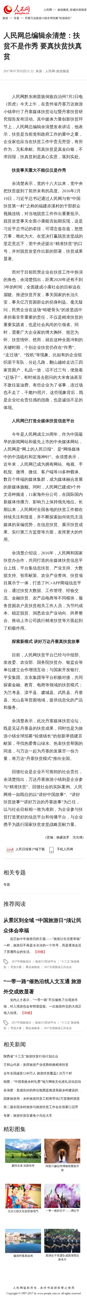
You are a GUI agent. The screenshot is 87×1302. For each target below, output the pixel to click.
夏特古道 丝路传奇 (23, 1165)
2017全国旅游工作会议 (58, 967)
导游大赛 (16, 967)
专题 (16, 18)
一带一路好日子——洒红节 (62, 1210)
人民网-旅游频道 (57, 71)
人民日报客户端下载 (30, 849)
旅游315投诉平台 (45, 961)
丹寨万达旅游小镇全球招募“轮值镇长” (48, 18)
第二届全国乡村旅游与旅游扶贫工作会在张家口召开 (40, 1107)
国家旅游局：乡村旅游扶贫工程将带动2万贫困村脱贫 (41, 1098)
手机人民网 (65, 849)
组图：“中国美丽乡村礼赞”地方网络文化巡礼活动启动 (42, 1081)
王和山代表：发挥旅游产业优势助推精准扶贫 (35, 1064)
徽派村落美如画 (23, 1255)
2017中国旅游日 (21, 961)
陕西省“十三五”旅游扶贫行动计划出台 (30, 1056)
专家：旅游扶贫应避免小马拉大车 (27, 1115)
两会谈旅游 (33, 967)
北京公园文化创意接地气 (23, 1211)
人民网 (48, 9)
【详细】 (40, 952)
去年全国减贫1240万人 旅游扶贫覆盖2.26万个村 (37, 1073)
